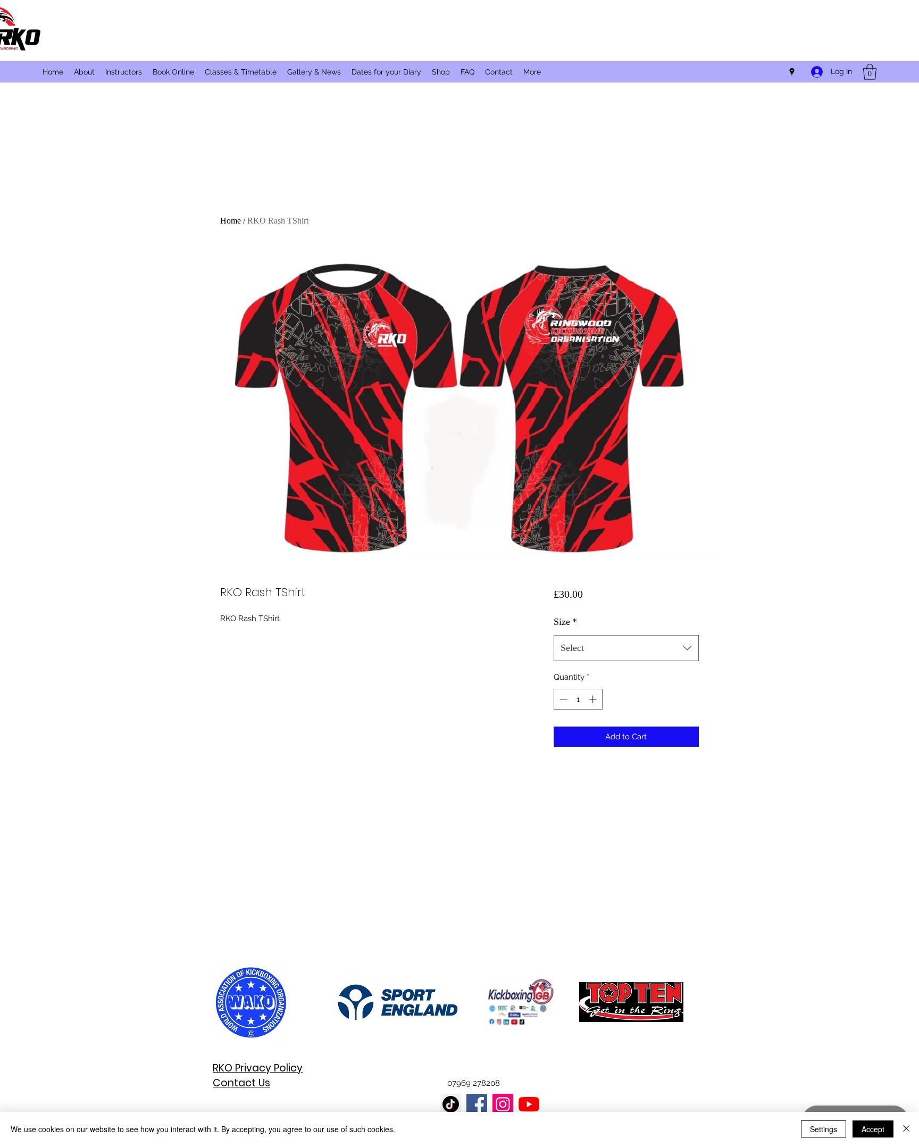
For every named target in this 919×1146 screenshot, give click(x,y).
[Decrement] (562, 699)
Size (565, 621)
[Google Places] (792, 72)
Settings (823, 1129)
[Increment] (594, 699)
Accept (873, 1129)
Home (230, 220)
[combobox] (626, 648)
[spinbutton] (578, 699)
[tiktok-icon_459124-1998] (450, 1104)
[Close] (906, 1128)
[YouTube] (529, 1104)
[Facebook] (476, 1104)
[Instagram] (502, 1104)
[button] (869, 72)
